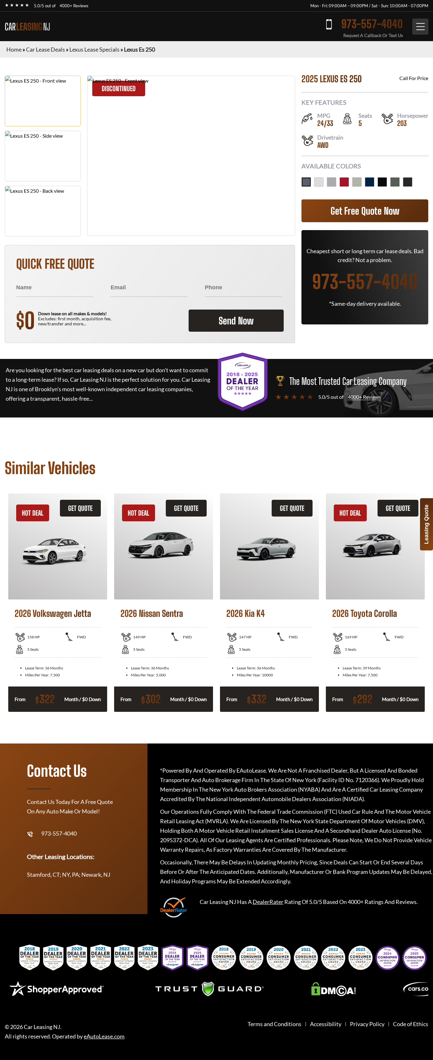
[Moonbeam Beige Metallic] (356, 182)
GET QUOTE (80, 508)
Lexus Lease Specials (94, 49)
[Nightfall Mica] (369, 182)
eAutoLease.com (104, 1036)
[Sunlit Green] (395, 182)
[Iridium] (331, 182)
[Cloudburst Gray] (306, 182)
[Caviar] (407, 182)
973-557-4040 (372, 23)
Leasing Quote (426, 524)
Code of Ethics (410, 1024)
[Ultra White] (318, 182)
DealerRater (268, 901)
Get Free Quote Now (365, 210)
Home (14, 49)
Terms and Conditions (274, 1024)
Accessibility (325, 1024)
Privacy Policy (367, 1024)
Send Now (236, 320)
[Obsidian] (382, 182)
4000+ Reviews (74, 5)
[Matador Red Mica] (344, 182)
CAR (27, 26)
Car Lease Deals (45, 49)
